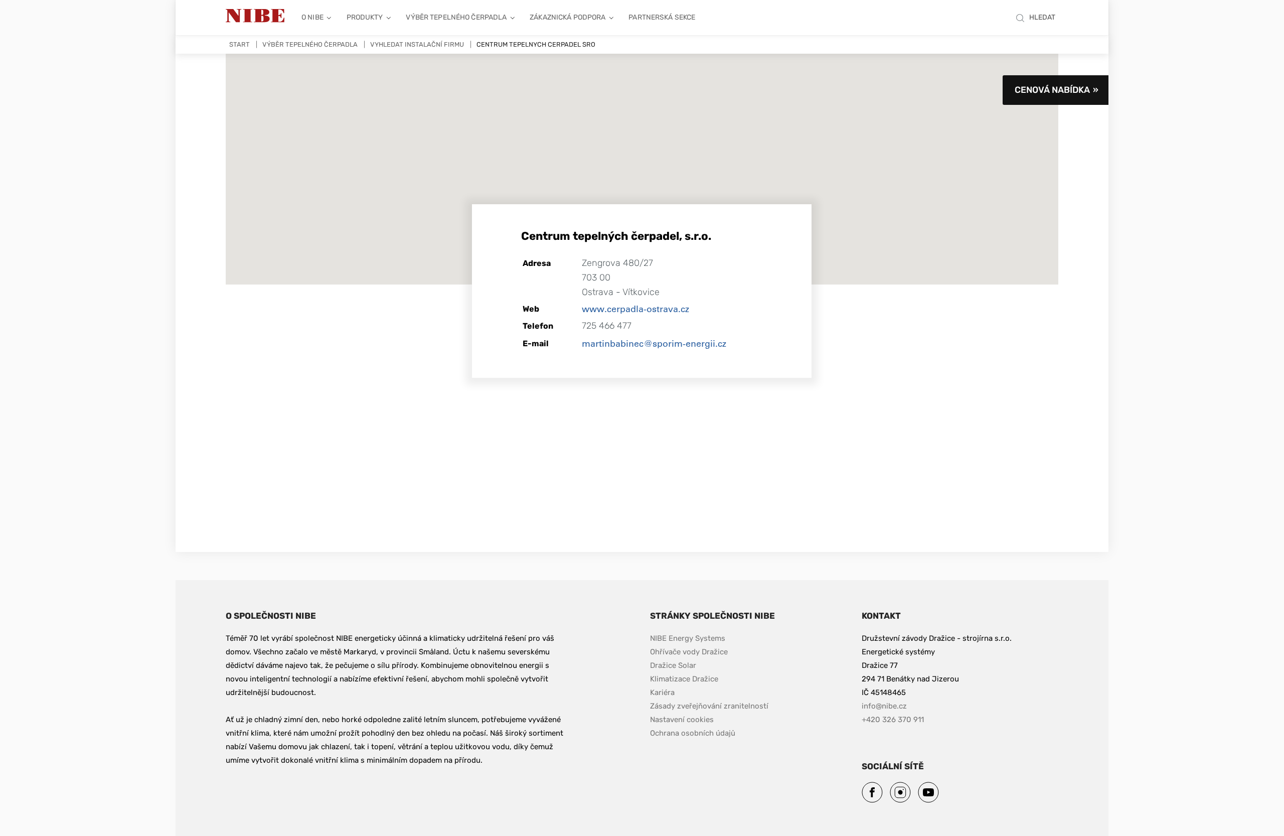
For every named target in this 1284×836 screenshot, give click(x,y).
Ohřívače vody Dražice (689, 651)
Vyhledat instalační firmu (417, 44)
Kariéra (663, 692)
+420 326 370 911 (893, 719)
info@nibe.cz (884, 706)
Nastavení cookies (682, 719)
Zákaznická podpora (567, 17)
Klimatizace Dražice (684, 678)
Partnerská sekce (661, 17)
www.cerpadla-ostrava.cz (635, 309)
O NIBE (312, 17)
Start (239, 44)
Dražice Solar (673, 665)
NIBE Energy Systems (687, 638)
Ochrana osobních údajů (692, 733)
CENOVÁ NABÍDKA (1052, 90)
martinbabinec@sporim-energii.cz (654, 343)
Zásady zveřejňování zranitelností (709, 706)
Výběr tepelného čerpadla (456, 17)
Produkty (365, 17)
